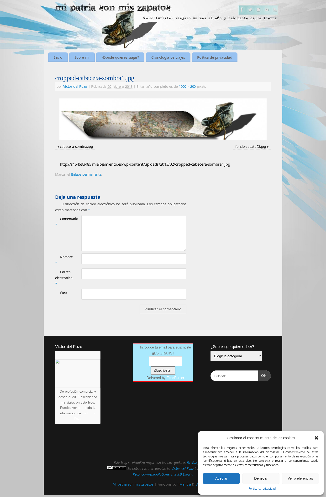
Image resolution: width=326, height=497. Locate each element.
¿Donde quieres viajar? (120, 57)
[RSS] (275, 10)
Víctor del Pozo (75, 86)
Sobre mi (81, 57)
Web (63, 292)
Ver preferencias (300, 478)
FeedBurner (175, 378)
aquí (81, 408)
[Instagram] (258, 10)
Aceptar (221, 478)
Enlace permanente (86, 174)
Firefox (192, 462)
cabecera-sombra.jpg (76, 146)
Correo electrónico (61, 278)
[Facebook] (241, 10)
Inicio (58, 57)
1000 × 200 (187, 86)
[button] (316, 438)
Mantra (185, 484)
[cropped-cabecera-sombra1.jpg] (163, 119)
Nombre (61, 260)
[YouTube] (266, 10)
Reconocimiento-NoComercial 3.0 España (163, 474)
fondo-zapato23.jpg (250, 146)
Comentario (61, 221)
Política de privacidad (262, 489)
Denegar (261, 478)
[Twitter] (250, 10)
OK (262, 375)
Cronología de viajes (168, 57)
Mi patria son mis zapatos (133, 484)
